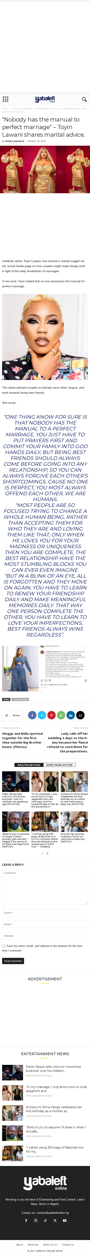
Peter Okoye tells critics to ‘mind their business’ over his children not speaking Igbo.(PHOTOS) (15, 799)
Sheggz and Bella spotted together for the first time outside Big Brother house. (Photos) (22, 740)
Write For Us (50, 1244)
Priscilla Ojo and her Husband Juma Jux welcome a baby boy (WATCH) (73, 837)
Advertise (33, 1244)
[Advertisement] (45, 47)
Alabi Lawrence (14, 141)
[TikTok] (45, 1221)
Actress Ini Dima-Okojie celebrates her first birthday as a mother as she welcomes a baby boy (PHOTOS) (74, 799)
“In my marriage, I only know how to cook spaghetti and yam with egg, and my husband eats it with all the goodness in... (44, 800)
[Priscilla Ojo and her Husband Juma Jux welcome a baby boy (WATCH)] (74, 821)
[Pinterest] (51, 715)
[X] (42, 715)
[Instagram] (36, 1221)
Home (5, 108)
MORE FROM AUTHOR (59, 764)
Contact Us (68, 1244)
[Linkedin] (71, 715)
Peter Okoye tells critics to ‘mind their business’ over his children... (53, 1069)
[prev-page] (42, 853)
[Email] (80, 715)
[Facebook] (32, 715)
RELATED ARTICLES (29, 764)
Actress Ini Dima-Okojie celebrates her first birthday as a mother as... (54, 1109)
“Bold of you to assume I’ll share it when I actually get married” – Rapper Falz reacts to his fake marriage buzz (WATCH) (15, 840)
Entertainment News (22, 108)
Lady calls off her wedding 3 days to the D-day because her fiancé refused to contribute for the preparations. (67, 742)
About (19, 1244)
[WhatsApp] (61, 715)
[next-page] (47, 853)
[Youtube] (64, 1221)
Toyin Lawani (20, 699)
